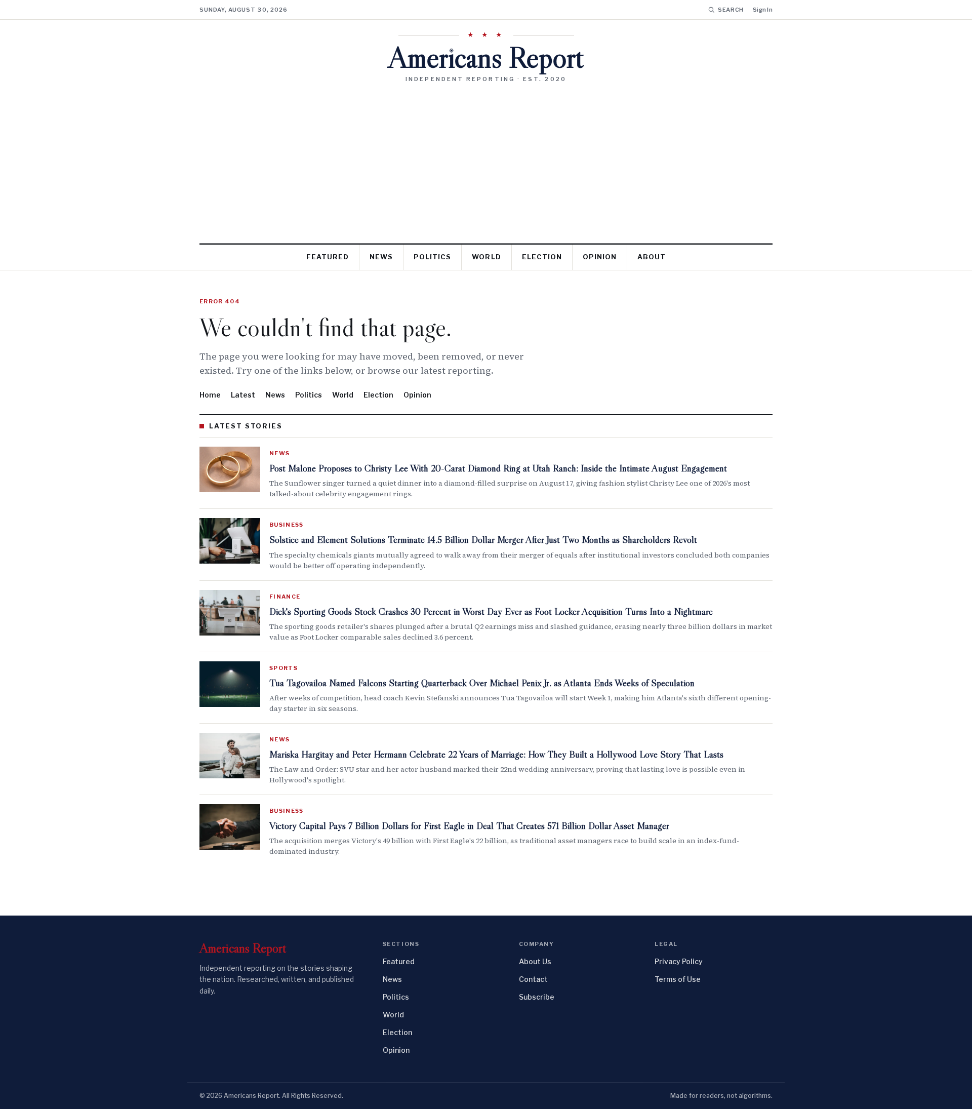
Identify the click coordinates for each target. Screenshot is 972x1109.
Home (210, 394)
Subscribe (536, 997)
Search (731, 9)
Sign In (763, 9)
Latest (243, 394)
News (381, 257)
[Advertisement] (486, 159)
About (651, 257)
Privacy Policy (679, 961)
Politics (432, 257)
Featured (327, 257)
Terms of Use (678, 979)
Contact (533, 979)
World (486, 257)
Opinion (600, 257)
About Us (535, 961)
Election (542, 257)
